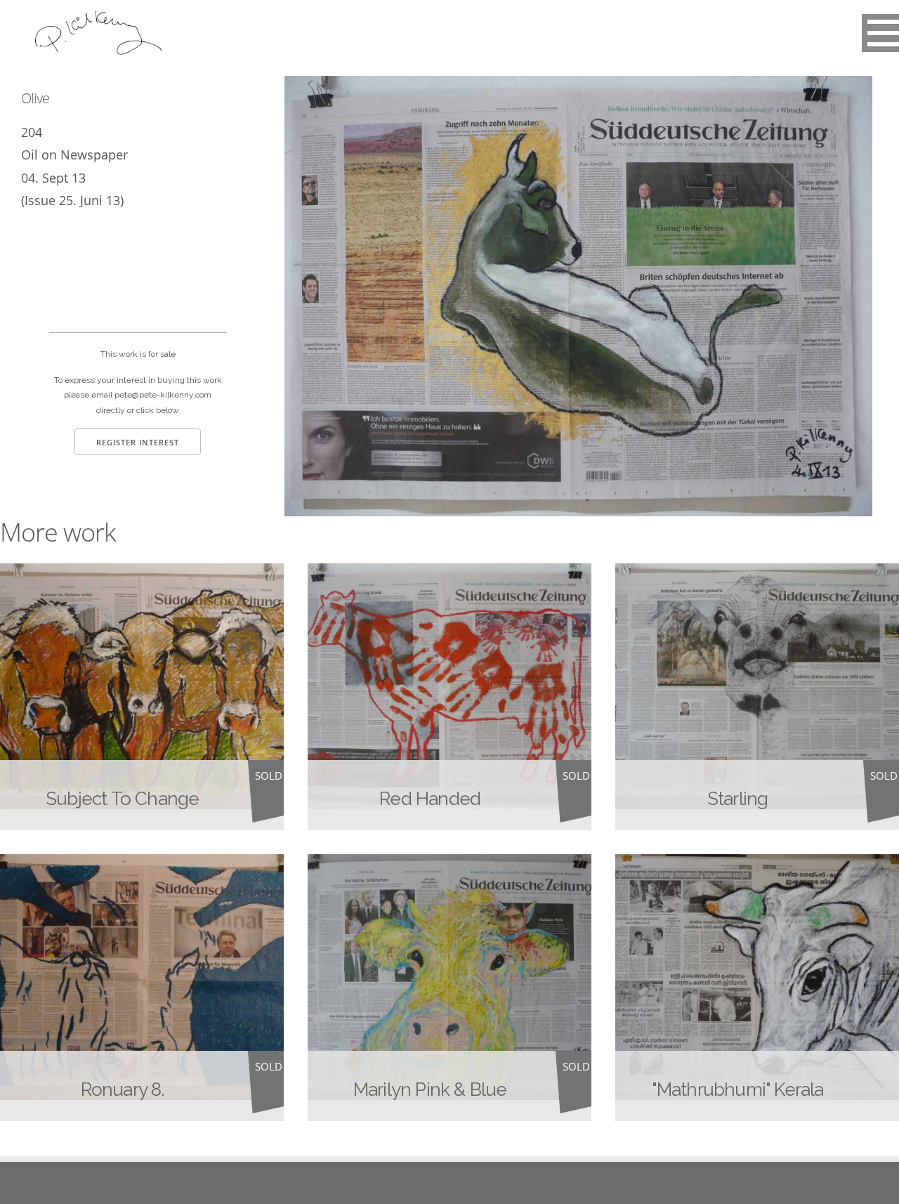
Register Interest (137, 442)
